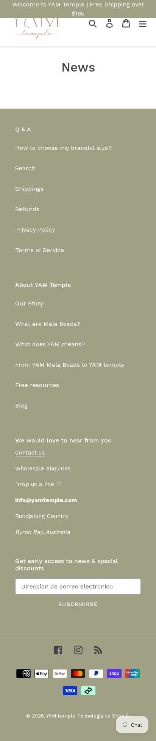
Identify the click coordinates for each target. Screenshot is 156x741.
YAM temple (60, 716)
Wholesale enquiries (43, 468)
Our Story (29, 303)
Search (25, 168)
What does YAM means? (50, 344)
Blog (21, 405)
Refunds (27, 209)
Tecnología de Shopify (103, 716)
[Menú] (142, 23)
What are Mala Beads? (47, 323)
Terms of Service (39, 250)
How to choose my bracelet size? (63, 147)
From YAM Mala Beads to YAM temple (69, 364)
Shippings (29, 188)
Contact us (30, 452)
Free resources (37, 385)
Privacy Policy (35, 229)
